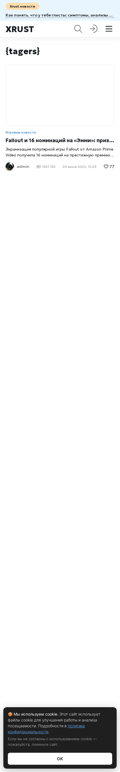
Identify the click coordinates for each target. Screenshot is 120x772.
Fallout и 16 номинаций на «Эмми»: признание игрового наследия (60, 140)
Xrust (20, 29)
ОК (60, 758)
